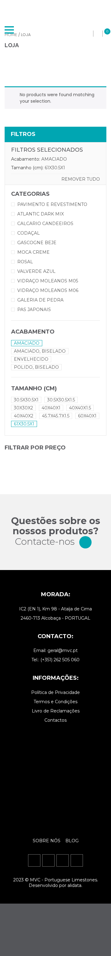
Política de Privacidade (55, 692)
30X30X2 (23, 408)
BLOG (72, 840)
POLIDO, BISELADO (36, 367)
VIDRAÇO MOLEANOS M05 (47, 281)
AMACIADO (54, 159)
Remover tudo (80, 179)
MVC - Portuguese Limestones (63, 880)
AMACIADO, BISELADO (40, 351)
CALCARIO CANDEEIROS (45, 223)
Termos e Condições (55, 701)
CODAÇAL (28, 233)
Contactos (55, 720)
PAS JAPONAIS (34, 309)
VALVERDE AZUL (36, 271)
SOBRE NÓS (47, 840)
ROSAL (25, 262)
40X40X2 (23, 416)
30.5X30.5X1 (26, 400)
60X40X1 (87, 416)
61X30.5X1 (55, 167)
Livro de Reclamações (56, 711)
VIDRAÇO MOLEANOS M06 (47, 290)
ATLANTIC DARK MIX (40, 214)
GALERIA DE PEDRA (40, 300)
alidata (74, 885)
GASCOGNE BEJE (36, 242)
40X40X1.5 (80, 408)
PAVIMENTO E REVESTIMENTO (52, 204)
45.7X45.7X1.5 (55, 416)
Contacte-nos (45, 541)
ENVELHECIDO (31, 359)
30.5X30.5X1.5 (61, 400)
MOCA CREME (33, 252)
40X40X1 (51, 408)
